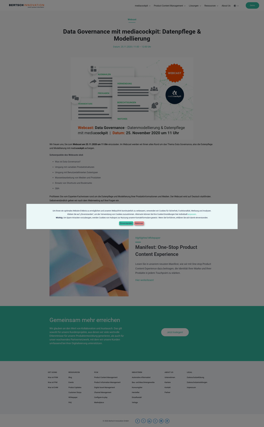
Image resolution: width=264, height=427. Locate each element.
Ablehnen (139, 223)
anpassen (192, 214)
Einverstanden (126, 223)
